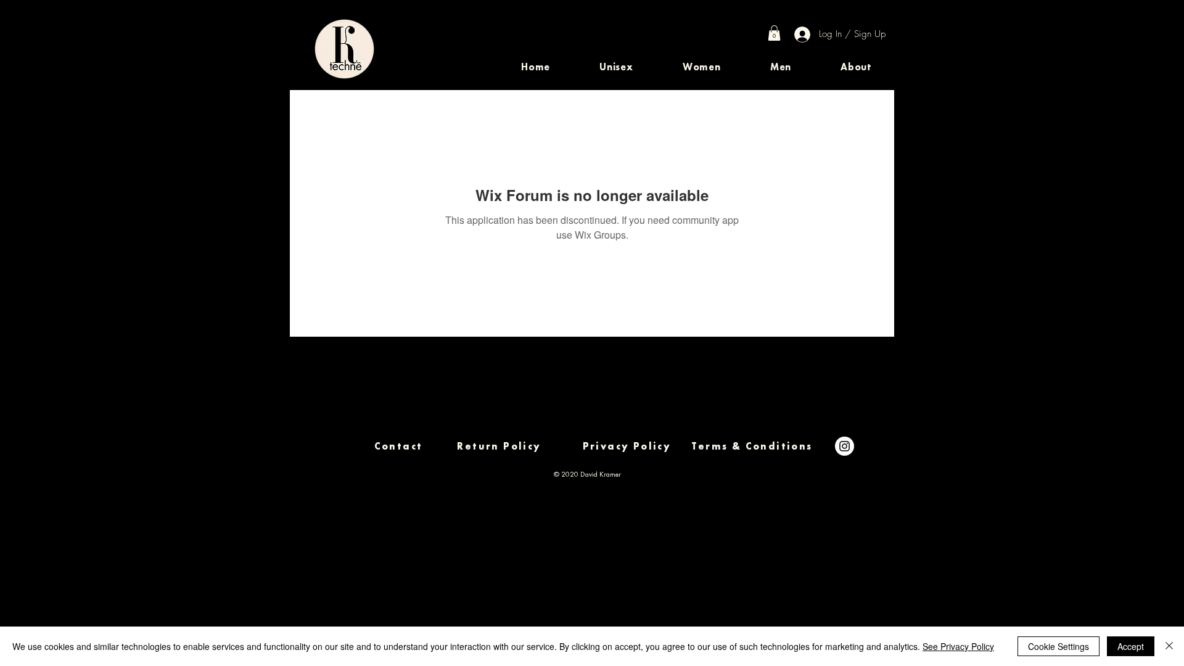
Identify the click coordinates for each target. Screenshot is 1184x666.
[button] (616, 67)
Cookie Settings (1058, 646)
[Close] (1169, 646)
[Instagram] (844, 446)
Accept (1130, 646)
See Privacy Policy (958, 646)
